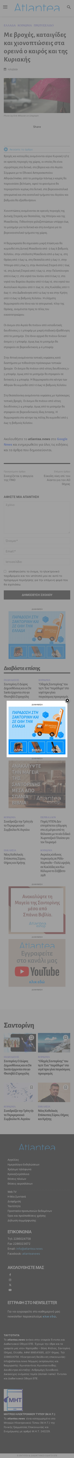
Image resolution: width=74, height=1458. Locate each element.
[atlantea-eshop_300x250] (37, 753)
